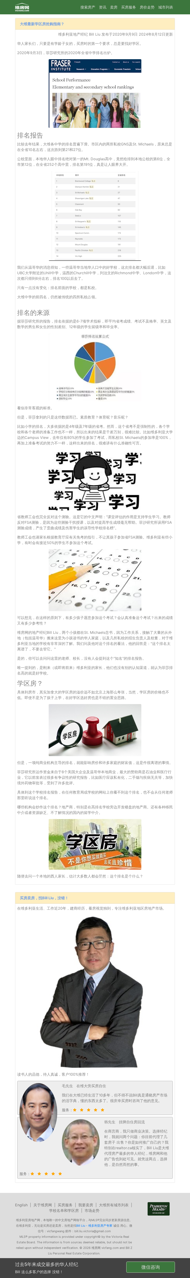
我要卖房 (85, 1205)
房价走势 (147, 7)
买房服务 (128, 7)
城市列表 (165, 7)
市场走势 (92, 1210)
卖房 (113, 7)
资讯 (102, 7)
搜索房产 (87, 7)
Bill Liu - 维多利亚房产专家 (94, 1225)
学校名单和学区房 (64, 1210)
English (21, 1205)
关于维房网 (42, 1205)
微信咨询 (150, 1267)
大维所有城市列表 (114, 1205)
